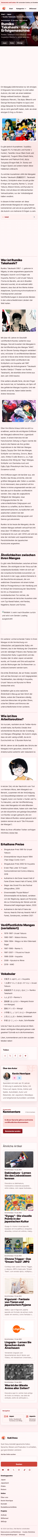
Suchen (19, 1464)
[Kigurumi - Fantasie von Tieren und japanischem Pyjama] (19, 1286)
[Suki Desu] (4, 8)
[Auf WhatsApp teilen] (20, 1056)
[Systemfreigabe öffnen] (5, 1056)
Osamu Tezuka (7, 450)
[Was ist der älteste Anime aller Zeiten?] (19, 1372)
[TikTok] (24, 1470)
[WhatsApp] (30, 1470)
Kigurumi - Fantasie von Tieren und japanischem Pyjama (18, 1302)
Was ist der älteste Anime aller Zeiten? (17, 1387)
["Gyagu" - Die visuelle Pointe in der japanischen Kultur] (19, 1202)
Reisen (3, 1489)
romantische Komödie (10, 570)
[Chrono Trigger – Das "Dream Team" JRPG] (19, 1246)
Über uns (4, 1497)
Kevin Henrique (5, 20)
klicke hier (13, 833)
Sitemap (22, 1534)
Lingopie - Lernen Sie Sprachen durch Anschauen (18, 1345)
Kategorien (20, 8)
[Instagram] (19, 1470)
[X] (14, 1470)
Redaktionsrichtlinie (9, 1507)
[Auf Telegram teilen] (25, 1056)
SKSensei (32, 8)
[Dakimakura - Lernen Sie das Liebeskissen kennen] (19, 1159)
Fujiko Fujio (5, 466)
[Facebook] (8, 1470)
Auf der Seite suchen (8, 1454)
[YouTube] (3, 1470)
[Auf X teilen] (10, 1056)
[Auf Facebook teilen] (15, 1056)
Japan (9, 14)
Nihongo (20, 43)
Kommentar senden (12, 1131)
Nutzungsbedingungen (9, 1534)
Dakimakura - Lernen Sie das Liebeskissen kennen (18, 1175)
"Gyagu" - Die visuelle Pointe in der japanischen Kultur (18, 1218)
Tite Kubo (21, 99)
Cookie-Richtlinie (28, 1532)
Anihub (3, 1515)
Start (11, 8)
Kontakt (4, 1504)
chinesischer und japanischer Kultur (15, 645)
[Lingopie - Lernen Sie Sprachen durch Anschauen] (19, 1329)
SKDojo (4, 1521)
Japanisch (5, 1483)
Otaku (12, 43)
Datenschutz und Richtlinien (11, 1532)
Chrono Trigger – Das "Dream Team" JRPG (18, 1260)
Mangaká (7, 87)
